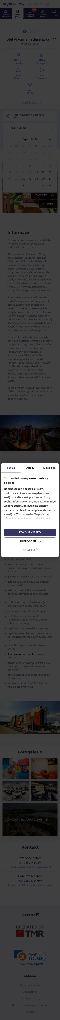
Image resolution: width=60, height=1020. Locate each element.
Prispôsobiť (28, 541)
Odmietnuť (30, 550)
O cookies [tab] (49, 467)
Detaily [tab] (30, 467)
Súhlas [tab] (11, 467)
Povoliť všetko (30, 532)
